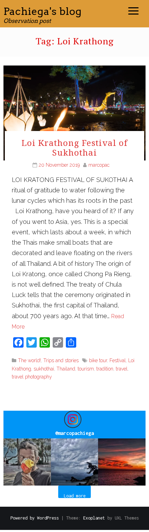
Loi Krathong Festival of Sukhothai (74, 147)
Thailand (65, 369)
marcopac (98, 165)
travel (122, 369)
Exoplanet (94, 518)
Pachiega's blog (42, 11)
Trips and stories (61, 360)
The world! (29, 360)
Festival (117, 360)
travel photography (32, 377)
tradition (104, 369)
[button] (27, 462)
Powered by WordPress (34, 518)
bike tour (98, 360)
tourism (86, 369)
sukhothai (44, 369)
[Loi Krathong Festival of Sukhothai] (74, 112)
